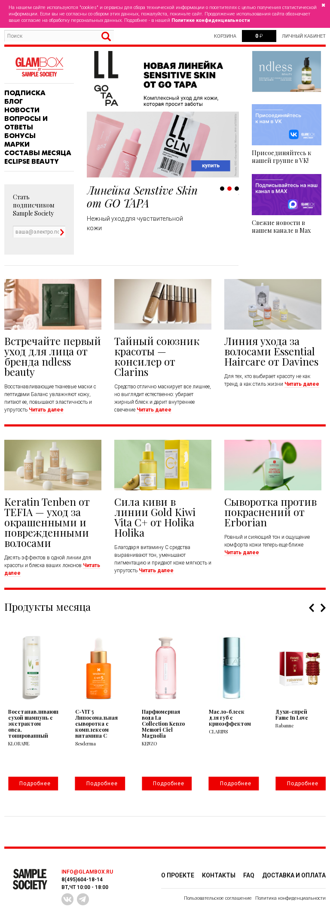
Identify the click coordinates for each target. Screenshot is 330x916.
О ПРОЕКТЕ (177, 875)
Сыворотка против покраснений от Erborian (270, 512)
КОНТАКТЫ (218, 875)
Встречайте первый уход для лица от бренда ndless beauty (52, 356)
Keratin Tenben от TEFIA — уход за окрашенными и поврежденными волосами (47, 522)
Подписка (25, 93)
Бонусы (20, 136)
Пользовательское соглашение (218, 898)
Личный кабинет (304, 36)
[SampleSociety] (39, 67)
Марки (17, 144)
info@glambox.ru (87, 872)
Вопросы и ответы (26, 123)
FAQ (248, 875)
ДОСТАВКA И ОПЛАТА (294, 875)
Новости (22, 110)
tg (83, 899)
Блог (13, 101)
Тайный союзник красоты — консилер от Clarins (156, 356)
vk (67, 899)
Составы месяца (37, 153)
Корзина (225, 36)
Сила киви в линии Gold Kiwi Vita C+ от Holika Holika (155, 517)
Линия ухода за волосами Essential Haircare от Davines (271, 351)
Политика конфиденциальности (290, 898)
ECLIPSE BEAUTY (31, 161)
